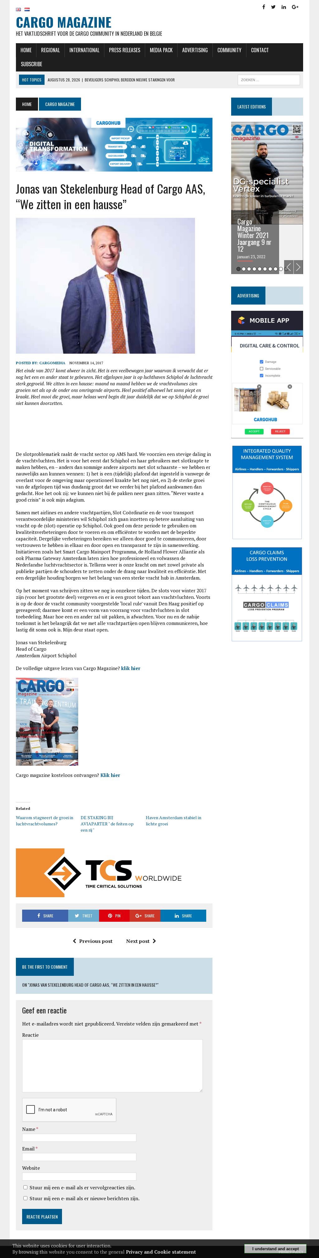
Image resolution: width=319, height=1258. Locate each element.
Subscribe (31, 64)
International (84, 50)
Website (31, 1167)
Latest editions (251, 106)
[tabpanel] (267, 198)
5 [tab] (260, 269)
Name (29, 1129)
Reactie (30, 1034)
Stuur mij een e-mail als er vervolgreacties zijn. (82, 1187)
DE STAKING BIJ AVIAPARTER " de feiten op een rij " (107, 824)
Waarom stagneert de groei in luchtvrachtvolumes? (44, 821)
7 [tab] (270, 269)
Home (26, 50)
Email (29, 1148)
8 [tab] (276, 269)
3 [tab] (249, 269)
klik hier (130, 668)
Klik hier (110, 775)
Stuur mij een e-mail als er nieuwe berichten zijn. (85, 1198)
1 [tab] (238, 269)
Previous (288, 267)
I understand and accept (275, 1249)
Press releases (124, 50)
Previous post (95, 941)
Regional (50, 50)
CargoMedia (52, 362)
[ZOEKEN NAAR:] (269, 79)
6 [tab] (265, 269)
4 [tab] (254, 269)
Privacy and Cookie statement (161, 1252)
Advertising (195, 50)
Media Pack (161, 50)
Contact (260, 50)
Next (298, 267)
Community (229, 50)
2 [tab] (244, 269)
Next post (138, 941)
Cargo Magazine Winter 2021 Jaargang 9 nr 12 (254, 235)
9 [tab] (281, 269)
